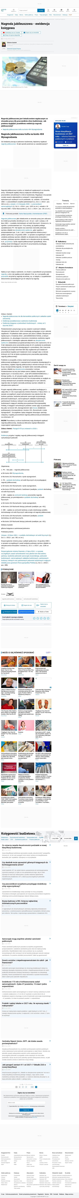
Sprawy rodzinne (31, 1155)
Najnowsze (66, 203)
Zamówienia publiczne (62, 276)
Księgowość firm (5, 1153)
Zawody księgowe (5, 1162)
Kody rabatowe (68, 1179)
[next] (36, 1087)
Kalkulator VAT (60, 255)
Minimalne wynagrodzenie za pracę (65, 291)
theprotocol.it (68, 1184)
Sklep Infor (29, 1164)
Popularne (59, 203)
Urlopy (15, 1160)
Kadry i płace (4, 839)
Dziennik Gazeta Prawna (14, 48)
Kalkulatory (62, 241)
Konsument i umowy (32, 1159)
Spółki (41, 1157)
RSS (51, 1194)
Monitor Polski (30, 1177)
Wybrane (72, 203)
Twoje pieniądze (44, 14)
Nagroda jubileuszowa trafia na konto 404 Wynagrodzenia (22, 129)
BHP (15, 1162)
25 (60, 310)
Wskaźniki (61, 282)
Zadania (3, 1179)
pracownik (4, 276)
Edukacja (65, 14)
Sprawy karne (30, 1157)
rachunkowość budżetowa (31, 599)
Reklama (61, 1194)
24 (57, 310)
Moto (50, 14)
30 (74, 310)
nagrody (4, 274)
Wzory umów (68, 1181)
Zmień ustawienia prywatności (27, 1194)
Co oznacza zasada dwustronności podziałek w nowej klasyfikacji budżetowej (65, 207)
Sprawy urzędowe (31, 1160)
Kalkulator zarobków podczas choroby (64, 258)
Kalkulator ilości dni (61, 262)
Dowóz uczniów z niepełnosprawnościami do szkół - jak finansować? (64, 229)
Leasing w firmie (43, 1162)
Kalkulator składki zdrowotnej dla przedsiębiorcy (65, 245)
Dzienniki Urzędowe (31, 1179)
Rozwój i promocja (5, 1181)
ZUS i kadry (4, 1160)
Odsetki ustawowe (61, 289)
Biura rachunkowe (57, 1153)
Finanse (67, 1159)
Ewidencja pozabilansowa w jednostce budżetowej (20, 321)
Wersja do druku (10, 605)
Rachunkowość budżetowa (29, 19)
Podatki (41, 837)
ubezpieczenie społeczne (23, 230)
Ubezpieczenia (17, 1159)
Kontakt (55, 1194)
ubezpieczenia (20, 369)
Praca (28, 1162)
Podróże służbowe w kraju (58, 1175)
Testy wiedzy (59, 298)
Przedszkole (17, 1175)
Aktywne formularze (65, 267)
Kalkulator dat (59, 264)
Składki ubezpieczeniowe (58, 1179)
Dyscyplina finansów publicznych (65, 284)
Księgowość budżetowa (15, 19)
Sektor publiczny (29, 14)
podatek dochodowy (13, 480)
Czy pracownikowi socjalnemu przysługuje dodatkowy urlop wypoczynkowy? (63, 216)
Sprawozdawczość (32, 837)
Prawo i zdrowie (30, 1166)
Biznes (21, 14)
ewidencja (19, 599)
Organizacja (4, 1175)
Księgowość (10, 14)
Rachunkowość (60, 272)
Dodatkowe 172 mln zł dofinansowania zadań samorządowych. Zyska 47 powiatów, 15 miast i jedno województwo (65, 233)
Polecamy (57, 459)
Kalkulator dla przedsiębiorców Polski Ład (64, 249)
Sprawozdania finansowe (58, 1166)
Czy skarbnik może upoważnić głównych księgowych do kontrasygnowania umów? (63, 211)
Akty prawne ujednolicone (33, 1184)
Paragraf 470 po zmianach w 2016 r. (25, 428)
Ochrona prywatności (12, 1194)
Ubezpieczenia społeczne (63, 279)
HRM (15, 1164)
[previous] (16, 1087)
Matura (15, 1184)
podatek (40, 489)
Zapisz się (65, 145)
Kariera (47, 1194)
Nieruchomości (57, 14)
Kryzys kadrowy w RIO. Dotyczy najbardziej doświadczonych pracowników (64, 220)
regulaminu (26, 1106)
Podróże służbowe (56, 1181)
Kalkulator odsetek (44, 1181)
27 (65, 310)
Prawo (36, 14)
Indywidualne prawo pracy (20, 1155)
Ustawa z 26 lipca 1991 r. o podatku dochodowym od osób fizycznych (25, 535)
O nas (2, 1194)
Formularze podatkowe (70, 1182)
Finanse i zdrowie (44, 1164)
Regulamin (41, 1194)
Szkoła (15, 1177)
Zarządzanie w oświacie (20, 1182)
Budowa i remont (69, 1160)
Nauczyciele (17, 1179)
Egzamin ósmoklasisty (19, 1186)
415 (32, 1087)
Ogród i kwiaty (68, 1162)
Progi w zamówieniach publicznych (65, 286)
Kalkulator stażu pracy (45, 1182)
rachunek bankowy (21, 495)
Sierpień (71, 306)
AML (53, 1168)
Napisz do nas (28, 605)
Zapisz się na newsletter (44, 605)
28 (68, 310)
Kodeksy (29, 1186)
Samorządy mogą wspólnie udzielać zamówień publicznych (65, 224)
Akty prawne (30, 1173)
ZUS (11, 839)
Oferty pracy (68, 1186)
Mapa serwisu (69, 1194)
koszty (35, 408)
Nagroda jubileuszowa (8, 218)
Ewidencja (39, 19)
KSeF (70, 14)
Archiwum (67, 1177)
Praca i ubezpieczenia (45, 1159)
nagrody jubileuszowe (8, 144)
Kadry (16, 14)
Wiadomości (4, 837)
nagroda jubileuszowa (8, 599)
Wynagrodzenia (18, 473)
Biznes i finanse (43, 1155)
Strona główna (4, 19)
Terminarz (62, 306)
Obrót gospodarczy (5, 1159)
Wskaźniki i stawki (57, 1173)
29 (71, 310)
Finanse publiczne (61, 269)
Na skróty (67, 1173)
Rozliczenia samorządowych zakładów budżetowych (64, 294)
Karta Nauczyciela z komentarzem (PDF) (33, 213)
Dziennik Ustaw (30, 1175)
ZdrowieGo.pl (68, 1175)
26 (63, 310)
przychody (8, 241)
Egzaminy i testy (18, 1181)
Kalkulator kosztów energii (63, 253)
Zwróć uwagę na (60, 365)
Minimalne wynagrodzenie (58, 1177)
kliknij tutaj (35, 1117)
